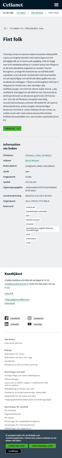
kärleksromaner (33, 219)
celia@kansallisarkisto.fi (16, 283)
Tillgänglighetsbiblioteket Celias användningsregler (28, 399)
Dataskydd (10, 303)
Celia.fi (8, 293)
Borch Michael (32, 160)
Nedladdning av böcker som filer (19, 389)
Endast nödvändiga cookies (42, 446)
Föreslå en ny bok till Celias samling (21, 364)
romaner (30, 224)
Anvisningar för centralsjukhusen (20, 425)
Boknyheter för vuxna (14, 354)
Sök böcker (37, 13)
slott (28, 234)
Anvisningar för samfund (16, 407)
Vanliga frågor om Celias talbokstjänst (22, 375)
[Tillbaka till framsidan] (13, 5)
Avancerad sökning (13, 343)
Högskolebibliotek (13, 414)
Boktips (8, 350)
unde (28, 242)
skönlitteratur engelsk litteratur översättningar (39, 229)
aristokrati (30, 207)
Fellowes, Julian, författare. (38, 155)
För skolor (9, 417)
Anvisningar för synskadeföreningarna (22, 421)
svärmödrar (31, 238)
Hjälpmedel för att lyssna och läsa (20, 396)
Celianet (21, 13)
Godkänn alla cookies (17, 446)
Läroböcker (10, 361)
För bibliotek (10, 410)
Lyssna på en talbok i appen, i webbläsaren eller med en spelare (26, 383)
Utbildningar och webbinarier (18, 428)
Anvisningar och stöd (15, 372)
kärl (27, 215)
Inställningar (13, 451)
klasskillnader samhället (36, 211)
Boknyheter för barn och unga (18, 357)
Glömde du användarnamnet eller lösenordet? (26, 392)
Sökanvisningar (12, 379)
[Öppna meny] (56, 4)
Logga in (9, 128)
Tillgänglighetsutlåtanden (17, 299)
